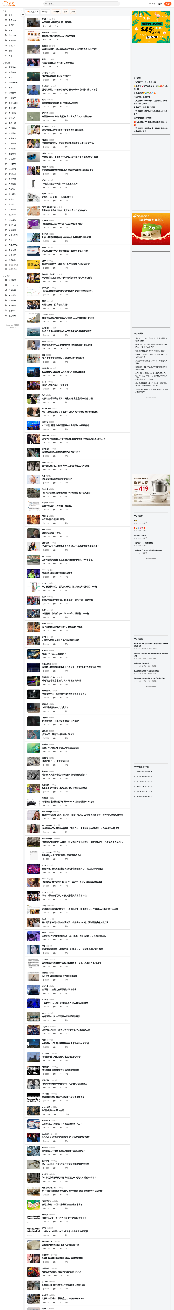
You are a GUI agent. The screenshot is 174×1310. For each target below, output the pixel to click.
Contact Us (13, 285)
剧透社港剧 (45, 785)
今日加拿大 (45, 1255)
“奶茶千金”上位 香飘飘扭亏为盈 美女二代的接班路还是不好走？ (71, 546)
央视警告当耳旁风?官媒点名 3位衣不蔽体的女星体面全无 (67, 170)
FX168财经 (45, 1053)
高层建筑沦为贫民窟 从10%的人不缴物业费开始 (63, 371)
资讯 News (13, 20)
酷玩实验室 (45, 32)
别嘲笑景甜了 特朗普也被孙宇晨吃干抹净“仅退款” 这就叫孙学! (70, 89)
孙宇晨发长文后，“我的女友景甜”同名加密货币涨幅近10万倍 (69, 586)
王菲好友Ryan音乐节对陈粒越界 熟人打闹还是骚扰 (65, 1003)
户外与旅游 (13, 82)
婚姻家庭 (12, 174)
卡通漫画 (12, 153)
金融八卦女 (45, 543)
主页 (10, 15)
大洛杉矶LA (46, 1121)
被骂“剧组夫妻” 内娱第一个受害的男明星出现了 (63, 129)
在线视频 (12, 260)
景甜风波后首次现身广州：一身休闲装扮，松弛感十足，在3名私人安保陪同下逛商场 (80, 909)
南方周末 (45, 221)
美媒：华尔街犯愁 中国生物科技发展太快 (60, 747)
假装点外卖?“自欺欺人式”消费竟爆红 (58, 35)
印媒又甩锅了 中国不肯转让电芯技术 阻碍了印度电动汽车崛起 (70, 156)
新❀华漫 (12, 179)
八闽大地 (12, 164)
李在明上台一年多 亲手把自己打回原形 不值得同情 (65, 250)
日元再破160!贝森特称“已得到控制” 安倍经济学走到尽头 (67, 291)
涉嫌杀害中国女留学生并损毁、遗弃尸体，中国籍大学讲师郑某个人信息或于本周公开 (80, 828)
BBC (43, 355)
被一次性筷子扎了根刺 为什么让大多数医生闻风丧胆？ (66, 465)
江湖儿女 (12, 219)
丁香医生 (45, 19)
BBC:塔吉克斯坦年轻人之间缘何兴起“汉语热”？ (63, 358)
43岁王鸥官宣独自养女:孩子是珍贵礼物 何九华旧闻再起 (67, 277)
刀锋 (43, 946)
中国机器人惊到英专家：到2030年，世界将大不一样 (65, 613)
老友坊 (11, 204)
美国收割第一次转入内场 (53, 1110)
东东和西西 (45, 86)
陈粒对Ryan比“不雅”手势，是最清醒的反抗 (61, 855)
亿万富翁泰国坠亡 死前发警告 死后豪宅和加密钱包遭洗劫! (68, 143)
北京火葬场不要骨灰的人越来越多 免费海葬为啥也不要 (66, 237)
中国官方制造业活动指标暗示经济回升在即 (61, 452)
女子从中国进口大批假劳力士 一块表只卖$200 (63, 1298)
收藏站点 (12, 315)
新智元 (44, 180)
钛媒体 (44, 153)
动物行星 (45, 113)
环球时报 (45, 516)
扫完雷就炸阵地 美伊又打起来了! (56, 76)
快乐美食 (12, 108)
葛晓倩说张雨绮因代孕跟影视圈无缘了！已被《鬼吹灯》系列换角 (71, 962)
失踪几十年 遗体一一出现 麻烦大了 (57, 197)
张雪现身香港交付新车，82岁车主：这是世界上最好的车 (67, 600)
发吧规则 (12, 305)
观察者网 (45, 744)
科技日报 (45, 986)
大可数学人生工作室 (49, 677)
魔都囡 (44, 341)
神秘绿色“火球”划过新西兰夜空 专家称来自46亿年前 (65, 1043)
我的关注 (12, 45)
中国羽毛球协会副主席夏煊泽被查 (57, 573)
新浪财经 (45, 650)
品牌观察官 (45, 435)
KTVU (44, 1228)
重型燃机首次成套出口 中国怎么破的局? (60, 103)
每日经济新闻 (46, 664)
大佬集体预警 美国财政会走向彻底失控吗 (60, 640)
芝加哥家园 (45, 1161)
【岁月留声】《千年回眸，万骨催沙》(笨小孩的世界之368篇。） (150, 102)
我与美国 (12, 209)
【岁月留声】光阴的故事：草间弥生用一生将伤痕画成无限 (151, 129)
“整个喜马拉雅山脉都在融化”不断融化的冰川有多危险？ (67, 492)
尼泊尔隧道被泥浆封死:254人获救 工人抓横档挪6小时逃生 (68, 317)
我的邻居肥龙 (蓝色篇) (143, 118)
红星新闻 (45, 315)
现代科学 (12, 184)
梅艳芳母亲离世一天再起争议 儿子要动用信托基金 (64, 1083)
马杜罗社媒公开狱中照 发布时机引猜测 (59, 976)
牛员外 (44, 597)
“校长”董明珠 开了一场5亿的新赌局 (58, 62)
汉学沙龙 (12, 189)
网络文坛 (12, 123)
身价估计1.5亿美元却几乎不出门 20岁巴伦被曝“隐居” (66, 1137)
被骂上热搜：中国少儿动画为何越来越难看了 (62, 1204)
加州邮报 (45, 1215)
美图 (10, 55)
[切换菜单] (23, 14)
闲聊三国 (12, 138)
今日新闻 (56, 11)
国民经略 (45, 731)
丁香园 (44, 462)
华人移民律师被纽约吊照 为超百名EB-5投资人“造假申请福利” (69, 1177)
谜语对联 (12, 255)
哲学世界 (12, 133)
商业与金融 (13, 235)
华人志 (44, 382)
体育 (10, 77)
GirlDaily (45, 126)
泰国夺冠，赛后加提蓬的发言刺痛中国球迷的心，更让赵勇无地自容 (72, 868)
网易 (43, 476)
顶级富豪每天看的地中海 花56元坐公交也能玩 (62, 223)
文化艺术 (12, 98)
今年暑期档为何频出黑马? (53, 519)
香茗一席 (12, 199)
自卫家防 (12, 169)
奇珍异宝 (12, 67)
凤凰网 (44, 247)
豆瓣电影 (45, 718)
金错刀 (44, 59)
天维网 (44, 1040)
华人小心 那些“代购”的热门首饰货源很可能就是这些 (65, 1164)
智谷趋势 (45, 503)
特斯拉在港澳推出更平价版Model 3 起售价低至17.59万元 (68, 801)
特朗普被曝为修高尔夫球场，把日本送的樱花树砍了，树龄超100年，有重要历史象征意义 (82, 841)
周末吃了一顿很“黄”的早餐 (144, 107)
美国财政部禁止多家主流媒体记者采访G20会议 (63, 1097)
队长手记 (45, 73)
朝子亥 (44, 637)
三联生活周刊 (46, 1201)
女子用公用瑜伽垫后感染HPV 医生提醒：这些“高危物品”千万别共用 (72, 1191)
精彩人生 (12, 118)
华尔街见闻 (45, 288)
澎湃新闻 (45, 973)
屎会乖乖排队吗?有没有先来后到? (57, 479)
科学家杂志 (45, 1268)
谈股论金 (12, 214)
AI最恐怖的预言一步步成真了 (55, 707)
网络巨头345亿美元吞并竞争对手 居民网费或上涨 (64, 1218)
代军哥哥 (45, 1000)
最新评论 (12, 40)
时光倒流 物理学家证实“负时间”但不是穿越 (61, 680)
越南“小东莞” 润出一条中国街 (55, 385)
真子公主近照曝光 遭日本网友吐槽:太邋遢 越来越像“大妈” (68, 398)
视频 (10, 50)
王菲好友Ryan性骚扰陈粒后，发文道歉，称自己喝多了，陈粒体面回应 (74, 935)
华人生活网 (45, 1134)
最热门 (11, 25)
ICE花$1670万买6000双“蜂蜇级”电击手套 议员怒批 (65, 1231)
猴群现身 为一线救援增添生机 (55, 761)
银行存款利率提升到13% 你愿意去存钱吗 (60, 1070)
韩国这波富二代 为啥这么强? (55, 304)
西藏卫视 (45, 758)
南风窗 (44, 194)
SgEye (44, 1013)
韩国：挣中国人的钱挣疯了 (54, 653)
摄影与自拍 (13, 103)
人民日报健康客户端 (49, 207)
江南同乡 (12, 143)
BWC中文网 (46, 1107)
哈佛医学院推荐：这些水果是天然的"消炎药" (62, 1271)
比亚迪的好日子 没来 (51, 532)
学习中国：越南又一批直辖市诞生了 (58, 734)
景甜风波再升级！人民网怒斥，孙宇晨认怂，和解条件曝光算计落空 (72, 949)
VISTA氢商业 (46, 409)
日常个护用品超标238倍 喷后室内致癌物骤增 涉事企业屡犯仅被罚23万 (74, 438)
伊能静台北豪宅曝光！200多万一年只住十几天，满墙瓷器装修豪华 (72, 882)
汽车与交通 (13, 245)
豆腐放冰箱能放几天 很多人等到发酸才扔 (60, 1244)
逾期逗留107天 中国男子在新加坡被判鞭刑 (61, 1016)
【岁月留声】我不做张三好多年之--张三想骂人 (150, 112)
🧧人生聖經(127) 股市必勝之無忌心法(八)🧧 (150, 123)
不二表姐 (45, 46)
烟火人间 (12, 250)
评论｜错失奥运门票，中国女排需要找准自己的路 (64, 895)
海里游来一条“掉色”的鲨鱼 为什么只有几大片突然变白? (67, 116)
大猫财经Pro (46, 1067)
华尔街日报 (45, 328)
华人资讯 (45, 1174)
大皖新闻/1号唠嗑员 (49, 274)
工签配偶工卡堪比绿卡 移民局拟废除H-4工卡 (62, 1123)
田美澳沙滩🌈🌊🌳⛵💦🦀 (145, 93)
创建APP (12, 310)
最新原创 (12, 35)
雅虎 (43, 395)
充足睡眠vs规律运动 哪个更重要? (57, 22)
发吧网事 (12, 113)
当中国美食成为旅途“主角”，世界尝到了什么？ (63, 626)
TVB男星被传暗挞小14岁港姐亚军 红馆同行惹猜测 (64, 788)
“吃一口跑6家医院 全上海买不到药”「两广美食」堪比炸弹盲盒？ (70, 412)
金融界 (44, 301)
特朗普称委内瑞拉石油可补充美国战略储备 (61, 1056)
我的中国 (12, 224)
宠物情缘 (12, 92)
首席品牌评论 (46, 691)
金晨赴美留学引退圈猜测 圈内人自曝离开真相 (62, 1258)
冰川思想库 (45, 368)
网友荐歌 (12, 194)
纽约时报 (45, 422)
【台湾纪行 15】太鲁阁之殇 (145, 82)
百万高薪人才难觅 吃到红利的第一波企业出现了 (63, 1150)
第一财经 (45, 1147)
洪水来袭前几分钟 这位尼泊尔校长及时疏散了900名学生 (67, 559)
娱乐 (10, 240)
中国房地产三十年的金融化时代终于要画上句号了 (64, 694)
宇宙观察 (45, 771)
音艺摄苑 (12, 128)
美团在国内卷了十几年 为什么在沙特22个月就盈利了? (66, 264)
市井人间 (45, 234)
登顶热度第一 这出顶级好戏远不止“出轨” (60, 721)
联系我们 (12, 280)
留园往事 (12, 230)
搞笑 (10, 87)
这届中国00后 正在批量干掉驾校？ (57, 506)
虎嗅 (43, 530)
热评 (10, 30)
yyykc (44, 570)
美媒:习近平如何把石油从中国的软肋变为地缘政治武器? (67, 331)
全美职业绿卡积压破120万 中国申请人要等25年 (63, 1285)
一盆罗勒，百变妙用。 (143, 96)
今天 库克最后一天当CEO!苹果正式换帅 (60, 183)
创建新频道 (13, 269)
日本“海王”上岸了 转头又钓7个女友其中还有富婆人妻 (66, 1029)
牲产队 (44, 100)
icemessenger (47, 812)
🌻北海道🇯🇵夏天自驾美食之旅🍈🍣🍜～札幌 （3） (151, 87)
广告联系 (12, 290)
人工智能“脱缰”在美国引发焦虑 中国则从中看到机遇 (65, 425)
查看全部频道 (13, 265)
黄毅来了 (45, 167)
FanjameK (45, 1027)
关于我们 (12, 295)
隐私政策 (12, 300)
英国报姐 (45, 140)
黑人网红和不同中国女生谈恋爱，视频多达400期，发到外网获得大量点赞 (75, 922)
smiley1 (45, 959)
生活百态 (12, 148)
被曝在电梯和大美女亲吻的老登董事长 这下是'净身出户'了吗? (69, 49)
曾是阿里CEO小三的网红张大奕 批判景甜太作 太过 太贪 (67, 344)
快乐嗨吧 (12, 72)
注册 (168, 3)
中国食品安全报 (47, 1241)
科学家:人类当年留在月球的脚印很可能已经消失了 (64, 774)
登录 (160, 3)
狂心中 (44, 906)
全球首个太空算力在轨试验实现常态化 (59, 989)
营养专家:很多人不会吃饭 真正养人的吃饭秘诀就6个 (65, 210)
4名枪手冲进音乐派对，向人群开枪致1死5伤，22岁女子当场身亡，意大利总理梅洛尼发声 (82, 814)
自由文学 (12, 158)
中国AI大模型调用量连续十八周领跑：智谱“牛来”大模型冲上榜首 (71, 667)
